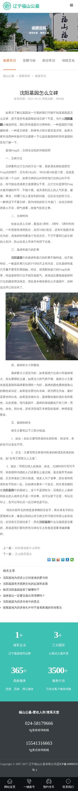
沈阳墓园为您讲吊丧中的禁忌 (21, 601)
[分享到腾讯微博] (63, 559)
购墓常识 (9, 60)
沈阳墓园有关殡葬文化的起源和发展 (25, 583)
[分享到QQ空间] (53, 559)
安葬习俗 (29, 60)
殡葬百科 (24, 75)
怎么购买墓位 (23, 553)
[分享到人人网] (67, 559)
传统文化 (68, 60)
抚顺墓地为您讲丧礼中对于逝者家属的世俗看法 (32, 607)
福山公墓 (8, 75)
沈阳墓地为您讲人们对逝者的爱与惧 (25, 577)
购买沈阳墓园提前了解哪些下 (21, 589)
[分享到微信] (72, 559)
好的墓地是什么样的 (27, 548)
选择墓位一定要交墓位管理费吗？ (24, 595)
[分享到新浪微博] (58, 559)
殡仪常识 (48, 60)
